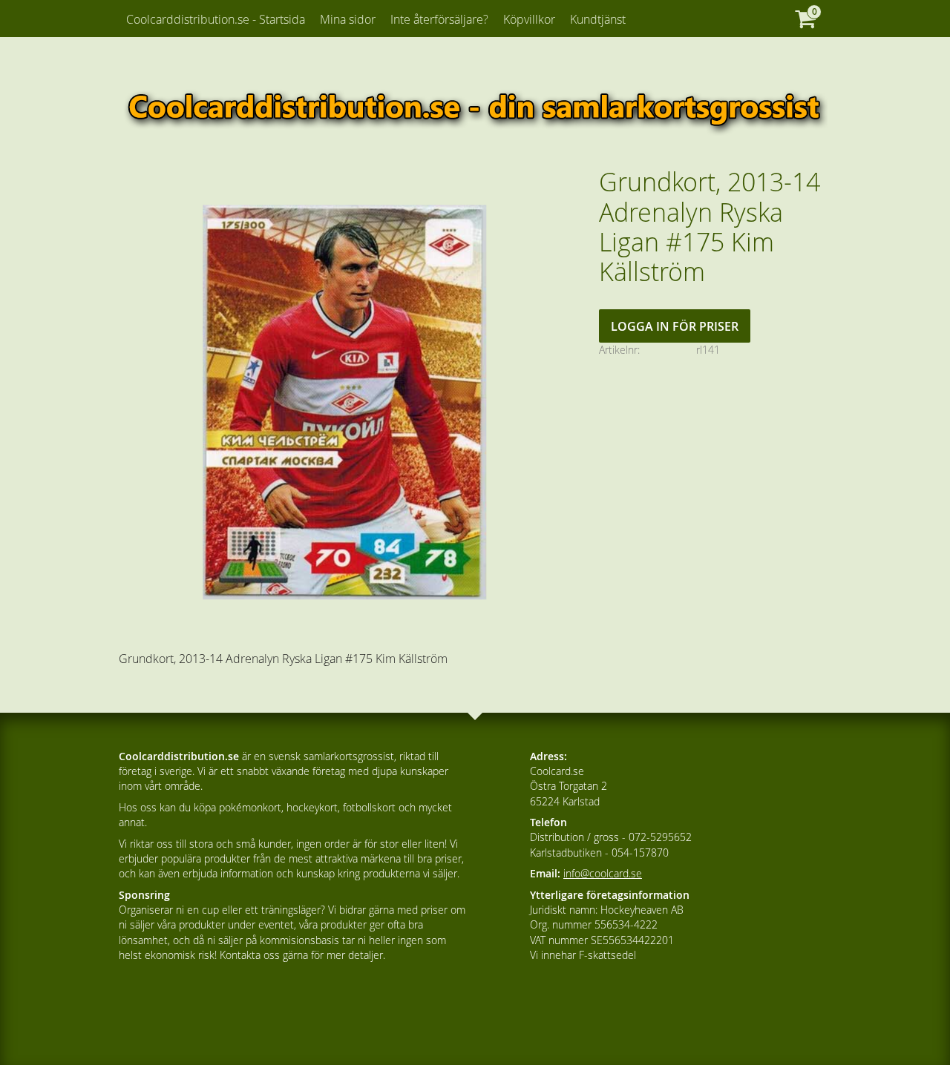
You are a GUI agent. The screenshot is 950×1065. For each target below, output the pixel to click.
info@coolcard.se (602, 873)
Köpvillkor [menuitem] (529, 19)
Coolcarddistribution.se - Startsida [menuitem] (215, 19)
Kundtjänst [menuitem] (598, 19)
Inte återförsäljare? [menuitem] (439, 19)
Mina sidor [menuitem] (348, 19)
